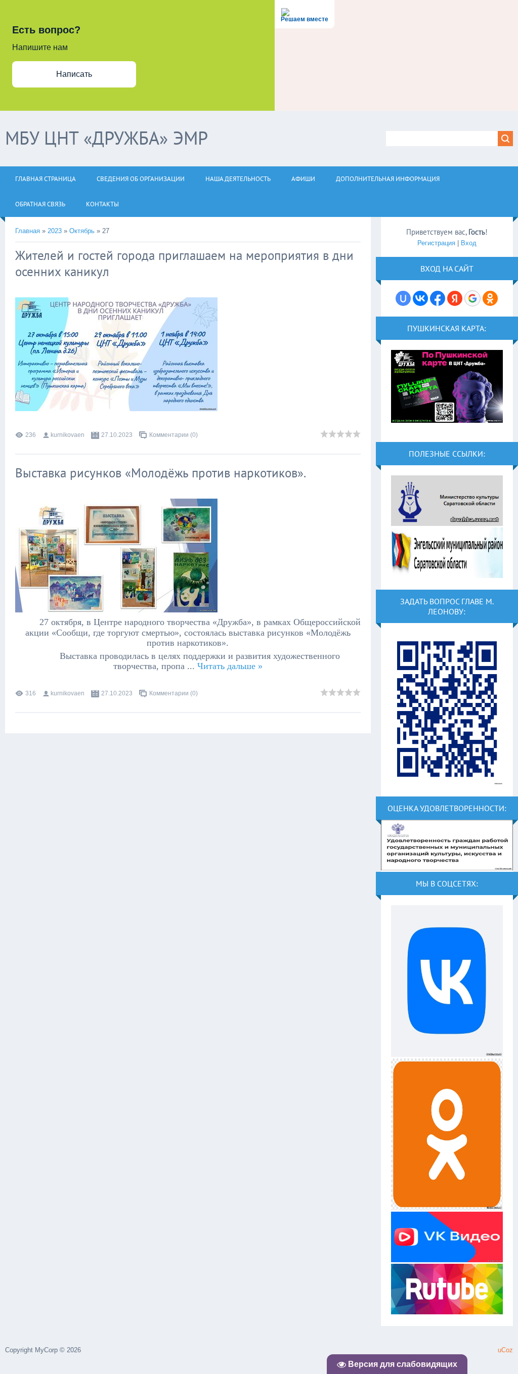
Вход (469, 243)
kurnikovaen (67, 434)
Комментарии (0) (173, 434)
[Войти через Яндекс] (454, 298)
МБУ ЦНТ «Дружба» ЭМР (106, 138)
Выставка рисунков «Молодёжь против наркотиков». (160, 473)
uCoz (505, 1350)
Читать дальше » (230, 666)
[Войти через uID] (403, 298)
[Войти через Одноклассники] (490, 298)
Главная (27, 231)
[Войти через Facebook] (437, 298)
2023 (55, 231)
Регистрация (436, 243)
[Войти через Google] (472, 298)
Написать (74, 74)
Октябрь (82, 231)
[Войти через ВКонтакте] (420, 298)
